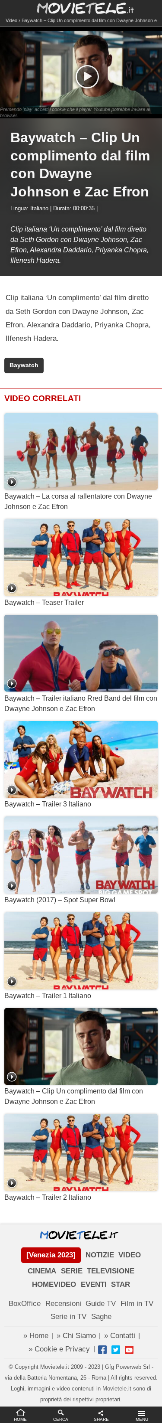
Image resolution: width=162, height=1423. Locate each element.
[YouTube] (129, 1349)
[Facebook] (102, 1349)
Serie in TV (68, 1316)
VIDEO (129, 1255)
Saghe (101, 1316)
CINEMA (42, 1271)
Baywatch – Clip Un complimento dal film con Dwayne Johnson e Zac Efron (73, 1096)
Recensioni (63, 1303)
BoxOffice (25, 1303)
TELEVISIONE (110, 1271)
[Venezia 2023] (51, 1255)
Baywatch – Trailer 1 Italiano (47, 995)
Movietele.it (81, 7)
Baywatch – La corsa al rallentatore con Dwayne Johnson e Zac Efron (78, 501)
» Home (35, 1336)
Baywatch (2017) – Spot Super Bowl (59, 900)
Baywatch (24, 365)
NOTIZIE (100, 1255)
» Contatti (119, 1336)
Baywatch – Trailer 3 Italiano (47, 804)
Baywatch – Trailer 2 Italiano (47, 1197)
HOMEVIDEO (54, 1284)
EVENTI (94, 1284)
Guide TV (101, 1303)
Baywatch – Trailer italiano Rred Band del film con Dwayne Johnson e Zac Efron (80, 703)
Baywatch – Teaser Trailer (44, 602)
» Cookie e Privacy (59, 1349)
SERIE (72, 1271)
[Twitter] (115, 1349)
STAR (120, 1284)
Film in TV (137, 1303)
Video (11, 20)
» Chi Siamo (76, 1336)
